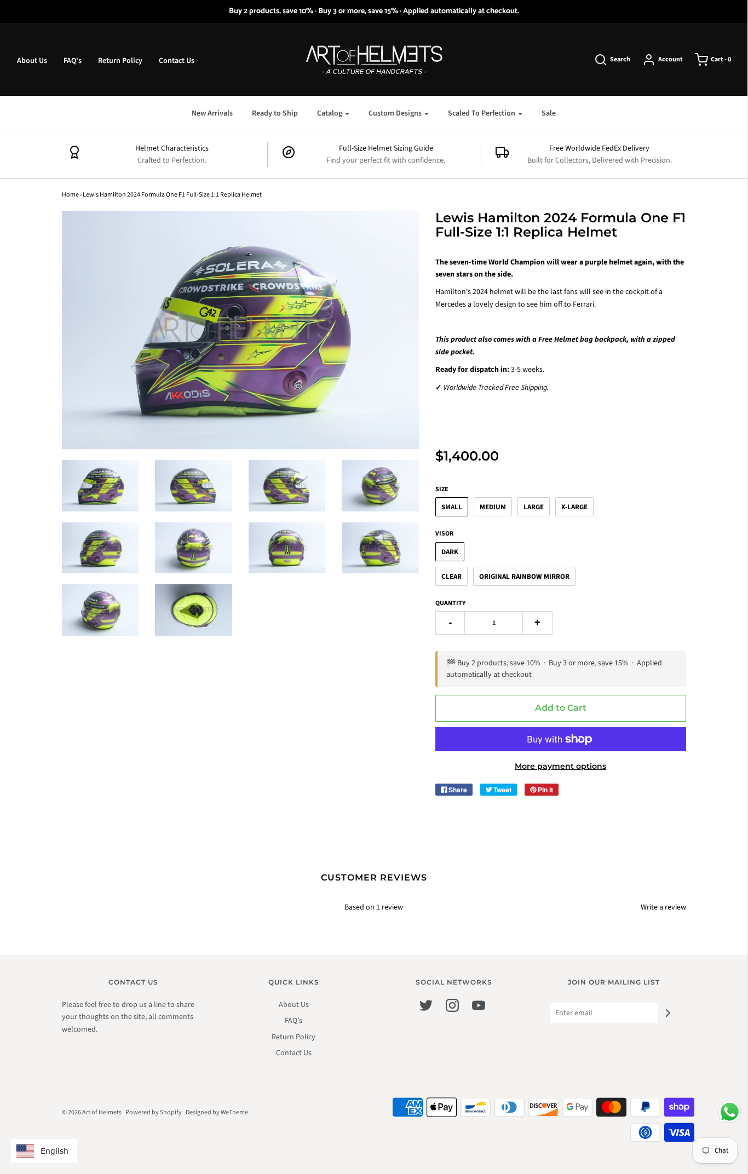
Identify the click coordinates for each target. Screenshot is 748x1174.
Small (451, 507)
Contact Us (176, 60)
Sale (549, 113)
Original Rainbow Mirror (524, 577)
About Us (32, 60)
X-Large (574, 507)
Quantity (450, 603)
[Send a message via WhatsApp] (730, 1112)
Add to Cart (560, 708)
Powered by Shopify (153, 1112)
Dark (449, 552)
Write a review (663, 907)
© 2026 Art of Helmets (92, 1112)
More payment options (560, 766)
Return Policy (120, 60)
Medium (493, 507)
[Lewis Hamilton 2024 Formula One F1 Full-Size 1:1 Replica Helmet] (100, 485)
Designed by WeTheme (217, 1112)
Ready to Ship (275, 113)
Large (533, 507)
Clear (451, 577)
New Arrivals (212, 113)
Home (70, 194)
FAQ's (73, 60)
